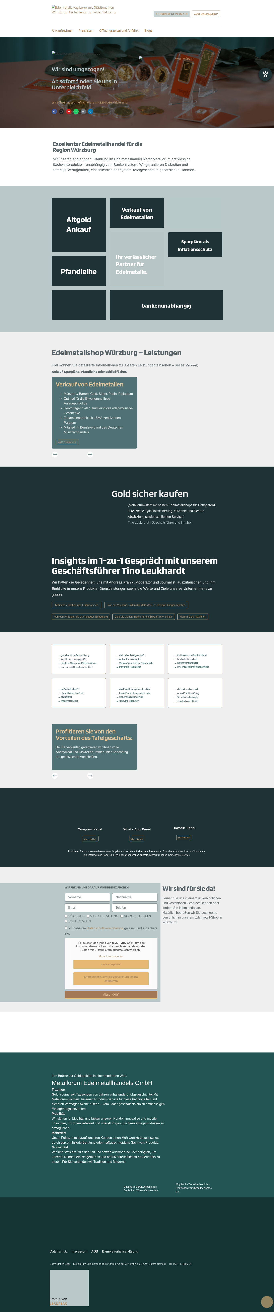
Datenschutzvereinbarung (105, 928)
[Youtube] (68, 111)
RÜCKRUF (76, 916)
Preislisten (86, 30)
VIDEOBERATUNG (104, 916)
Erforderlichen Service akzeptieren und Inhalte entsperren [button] (111, 978)
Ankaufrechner (62, 30)
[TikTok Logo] (83, 111)
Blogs (148, 30)
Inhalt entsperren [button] (111, 964)
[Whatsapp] (76, 111)
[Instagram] (61, 111)
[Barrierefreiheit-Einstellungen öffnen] (265, 74)
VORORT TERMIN (137, 916)
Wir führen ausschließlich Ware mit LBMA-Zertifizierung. (90, 102)
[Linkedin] (90, 111)
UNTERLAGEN (79, 921)
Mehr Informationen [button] (111, 956)
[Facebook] (54, 111)
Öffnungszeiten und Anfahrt (118, 30)
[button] (55, 455)
